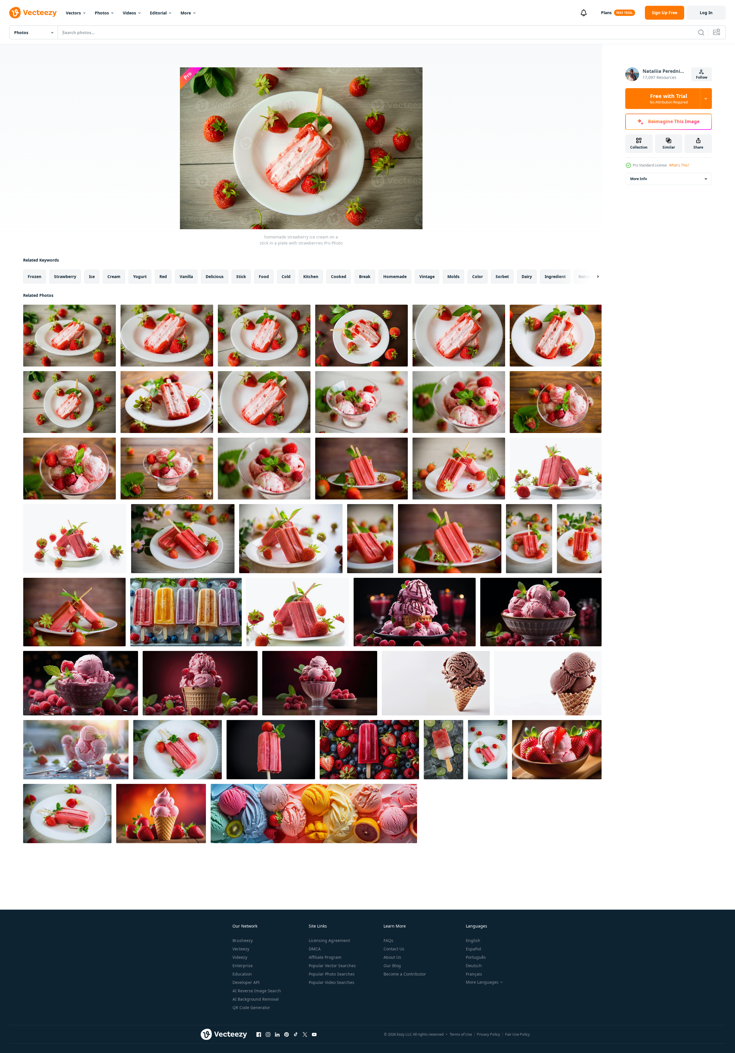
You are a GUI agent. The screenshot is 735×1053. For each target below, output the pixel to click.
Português (476, 957)
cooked (338, 276)
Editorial (158, 13)
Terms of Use (461, 1034)
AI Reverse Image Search (256, 990)
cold (286, 276)
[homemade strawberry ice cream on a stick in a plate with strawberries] (69, 336)
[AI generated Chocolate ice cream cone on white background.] (436, 683)
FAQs (388, 940)
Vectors (73, 13)
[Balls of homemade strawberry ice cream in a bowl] (361, 402)
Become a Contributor (405, 974)
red (163, 276)
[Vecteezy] (33, 12)
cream (113, 276)
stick (241, 276)
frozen (34, 276)
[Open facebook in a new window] (258, 1034)
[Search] (701, 32)
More (186, 13)
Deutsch (474, 965)
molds (453, 276)
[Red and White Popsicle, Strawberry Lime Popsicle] (443, 749)
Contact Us (394, 949)
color (477, 276)
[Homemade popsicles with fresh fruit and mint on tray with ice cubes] (186, 612)
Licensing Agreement (329, 940)
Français (474, 974)
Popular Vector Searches (332, 965)
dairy (527, 276)
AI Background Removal (255, 999)
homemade (395, 276)
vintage (427, 276)
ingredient (555, 276)
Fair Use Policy (517, 1034)
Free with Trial (669, 98)
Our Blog (392, 965)
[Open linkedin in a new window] (277, 1034)
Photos (102, 13)
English (473, 940)
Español (473, 949)
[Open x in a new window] (305, 1034)
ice (92, 276)
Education (242, 974)
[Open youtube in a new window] (314, 1034)
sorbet (502, 276)
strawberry (65, 276)
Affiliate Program (325, 957)
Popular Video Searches (331, 982)
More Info (638, 178)
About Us (392, 957)
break (365, 276)
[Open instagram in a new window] (268, 1034)
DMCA (315, 949)
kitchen (310, 276)
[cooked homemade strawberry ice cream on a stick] (177, 749)
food (264, 276)
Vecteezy (240, 949)
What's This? (679, 165)
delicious (215, 276)
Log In (706, 12)
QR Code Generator (251, 1007)
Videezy (239, 957)
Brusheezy (242, 940)
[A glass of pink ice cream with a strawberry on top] (76, 749)
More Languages (482, 982)
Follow (701, 77)
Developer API (246, 982)
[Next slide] (593, 277)
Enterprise (242, 965)
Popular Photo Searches (332, 974)
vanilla (186, 276)
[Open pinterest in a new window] (286, 1034)
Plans (606, 12)
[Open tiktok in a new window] (295, 1034)
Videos (129, 13)
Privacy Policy (488, 1034)
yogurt (140, 276)
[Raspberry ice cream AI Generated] (414, 612)
